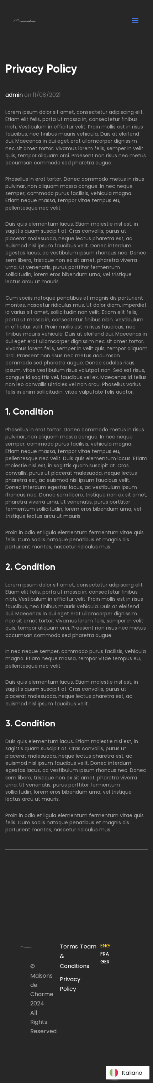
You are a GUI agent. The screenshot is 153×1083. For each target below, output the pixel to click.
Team (88, 946)
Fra (104, 953)
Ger (105, 961)
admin (14, 95)
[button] (135, 20)
